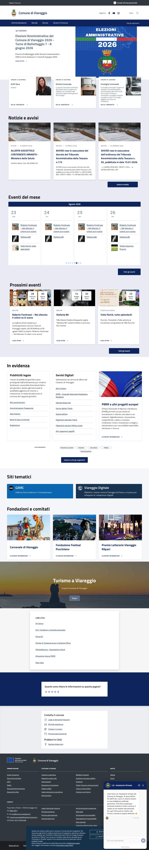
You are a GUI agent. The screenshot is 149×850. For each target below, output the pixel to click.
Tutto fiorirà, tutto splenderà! (28, 247)
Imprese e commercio (83, 792)
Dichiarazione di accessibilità (85, 815)
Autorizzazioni (46, 781)
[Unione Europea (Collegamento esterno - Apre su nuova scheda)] (17, 760)
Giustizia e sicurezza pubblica (85, 778)
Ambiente (79, 781)
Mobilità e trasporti (82, 775)
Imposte (81, 447)
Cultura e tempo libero (83, 788)
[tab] (66, 263)
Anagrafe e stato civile (49, 778)
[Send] (143, 840)
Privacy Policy (125, 847)
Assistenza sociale (67, 447)
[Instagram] (117, 12)
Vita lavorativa (46, 795)
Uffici (9, 781)
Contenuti (23, 31)
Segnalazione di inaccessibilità (86, 818)
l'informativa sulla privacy (64, 845)
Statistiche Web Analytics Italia (86, 825)
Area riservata (81, 822)
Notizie (112, 775)
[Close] (143, 785)
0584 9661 (13, 810)
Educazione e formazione (49, 785)
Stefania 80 (25, 237)
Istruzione (93, 447)
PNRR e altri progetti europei (120, 404)
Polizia (106, 447)
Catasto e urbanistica (48, 775)
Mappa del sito (14, 845)
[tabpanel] (24, 236)
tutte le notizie (123, 184)
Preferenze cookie (73, 843)
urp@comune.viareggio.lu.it (21, 814)
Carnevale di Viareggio (24, 547)
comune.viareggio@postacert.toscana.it (23, 817)
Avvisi (112, 778)
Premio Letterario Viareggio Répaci (119, 547)
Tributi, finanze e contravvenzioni (87, 785)
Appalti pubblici (46, 788)
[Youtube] (113, 12)
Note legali (79, 811)
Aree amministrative (14, 778)
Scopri (74, 598)
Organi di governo (13, 775)
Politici (9, 785)
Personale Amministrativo (16, 788)
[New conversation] (139, 785)
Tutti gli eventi (124, 350)
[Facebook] (108, 12)
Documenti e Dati (13, 792)
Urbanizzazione (86, 451)
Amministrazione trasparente (86, 808)
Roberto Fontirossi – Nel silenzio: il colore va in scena (28, 228)
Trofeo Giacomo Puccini (127, 247)
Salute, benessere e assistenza (52, 792)
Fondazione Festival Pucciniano (68, 547)
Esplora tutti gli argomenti (74, 460)
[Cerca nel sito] (137, 13)
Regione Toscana (15, 3)
